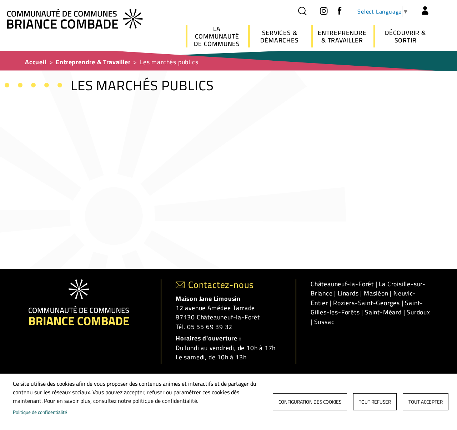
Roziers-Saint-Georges (366, 303)
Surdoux (418, 312)
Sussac (324, 322)
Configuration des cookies (309, 401)
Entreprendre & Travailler (342, 36)
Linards (348, 293)
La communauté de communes (217, 36)
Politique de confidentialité (40, 412)
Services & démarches (279, 36)
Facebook (339, 11)
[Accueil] (75, 18)
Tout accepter (425, 401)
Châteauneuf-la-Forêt (342, 284)
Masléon (376, 293)
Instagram (323, 11)
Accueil (35, 62)
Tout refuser (375, 401)
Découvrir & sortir (405, 36)
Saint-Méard (383, 312)
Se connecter (425, 11)
